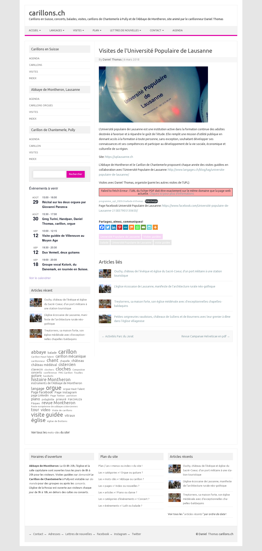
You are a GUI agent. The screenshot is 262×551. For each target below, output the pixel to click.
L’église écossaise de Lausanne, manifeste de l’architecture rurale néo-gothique (164, 286)
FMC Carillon (66, 372)
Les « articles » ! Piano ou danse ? (117, 492)
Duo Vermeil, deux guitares (61, 252)
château (77, 360)
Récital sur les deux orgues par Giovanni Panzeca (64, 204)
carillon (67, 351)
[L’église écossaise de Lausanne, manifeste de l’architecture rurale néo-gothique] (105, 294)
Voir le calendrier (40, 278)
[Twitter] (107, 227)
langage (37, 388)
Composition (78, 370)
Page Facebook (42, 392)
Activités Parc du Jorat (117, 336)
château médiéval (44, 365)
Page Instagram (65, 392)
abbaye (38, 352)
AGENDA (34, 58)
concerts (36, 372)
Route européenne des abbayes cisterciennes (54, 406)
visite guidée (162, 242)
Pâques (35, 403)
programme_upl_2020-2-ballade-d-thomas (121, 201)
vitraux (70, 415)
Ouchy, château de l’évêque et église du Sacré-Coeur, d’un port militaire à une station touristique (65, 304)
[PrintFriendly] (149, 227)
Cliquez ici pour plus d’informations (171, 193)
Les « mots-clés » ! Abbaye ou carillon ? (121, 479)
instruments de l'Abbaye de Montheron (56, 383)
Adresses (54, 534)
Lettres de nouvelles (124, 30)
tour (35, 410)
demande (84, 474)
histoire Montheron (51, 379)
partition (72, 395)
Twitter (136, 534)
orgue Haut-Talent (74, 389)
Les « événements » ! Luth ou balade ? (120, 505)
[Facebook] (101, 227)
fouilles (78, 372)
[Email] (143, 227)
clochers (49, 369)
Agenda (178, 30)
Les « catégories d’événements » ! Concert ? (123, 498)
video (45, 410)
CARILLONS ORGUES (41, 105)
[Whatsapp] (137, 227)
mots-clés (53, 432)
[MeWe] (125, 227)
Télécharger (151, 201)
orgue (53, 388)
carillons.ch (47, 13)
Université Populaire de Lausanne (120, 236)
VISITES (33, 71)
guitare (36, 375)
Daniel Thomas (112, 59)
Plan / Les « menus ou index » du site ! (120, 465)
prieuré (61, 399)
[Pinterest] (119, 227)
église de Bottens (57, 421)
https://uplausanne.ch (119, 156)
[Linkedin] (113, 227)
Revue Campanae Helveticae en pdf (206, 336)
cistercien (67, 365)
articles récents (193, 514)
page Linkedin (40, 395)
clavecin (37, 369)
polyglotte (48, 399)
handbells (48, 376)
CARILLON (35, 145)
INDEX (32, 78)
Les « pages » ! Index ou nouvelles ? (118, 485)
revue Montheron (58, 403)
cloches (63, 369)
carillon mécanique (70, 356)
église (38, 420)
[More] (155, 227)
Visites (77, 30)
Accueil (33, 30)
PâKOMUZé (75, 399)
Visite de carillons (62, 410)
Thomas (213, 534)
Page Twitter (57, 395)
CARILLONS (35, 64)
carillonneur (38, 361)
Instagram (120, 534)
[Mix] (131, 227)
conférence (50, 372)
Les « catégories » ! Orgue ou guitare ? (120, 472)
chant (52, 360)
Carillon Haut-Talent (42, 357)
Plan (96, 30)
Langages (56, 30)
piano (35, 399)
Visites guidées (152, 236)
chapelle (65, 361)
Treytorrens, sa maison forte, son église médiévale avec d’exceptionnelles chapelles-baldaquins (64, 335)
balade (104, 242)
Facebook (103, 534)
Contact (155, 30)
